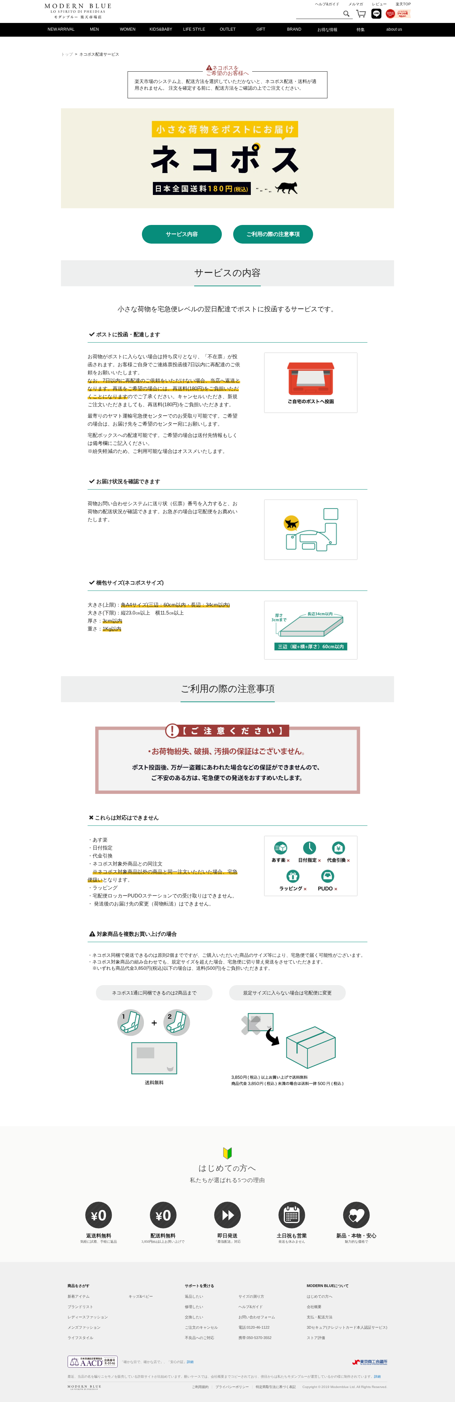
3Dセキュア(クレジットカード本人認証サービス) (347, 1327)
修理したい (194, 1307)
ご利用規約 (200, 1387)
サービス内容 (182, 234)
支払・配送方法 (319, 1317)
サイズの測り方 (251, 1296)
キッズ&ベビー (141, 1296)
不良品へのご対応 (199, 1338)
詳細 (377, 1376)
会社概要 (314, 1307)
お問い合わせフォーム (256, 1317)
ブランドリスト (80, 1307)
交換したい (194, 1317)
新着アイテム (79, 1296)
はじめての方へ (319, 1296)
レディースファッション (88, 1317)
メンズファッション (84, 1327)
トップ (67, 54)
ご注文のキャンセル (201, 1327)
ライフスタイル (80, 1338)
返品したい (194, 1296)
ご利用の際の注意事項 (273, 234)
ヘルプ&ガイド (250, 1307)
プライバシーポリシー (232, 1387)
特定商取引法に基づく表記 (276, 1387)
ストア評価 (316, 1338)
